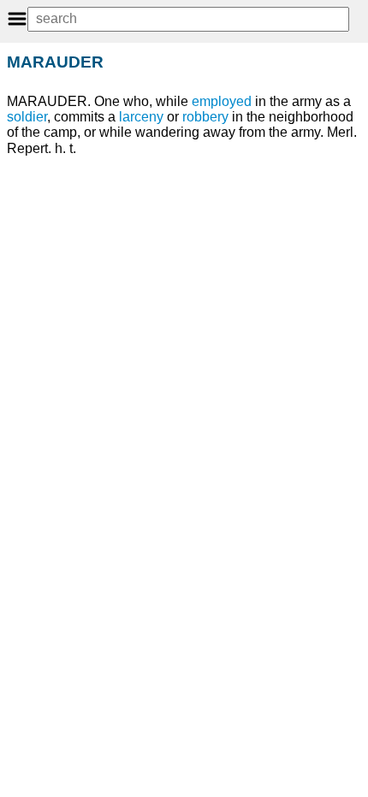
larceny (141, 116)
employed (222, 101)
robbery (205, 116)
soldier (27, 116)
